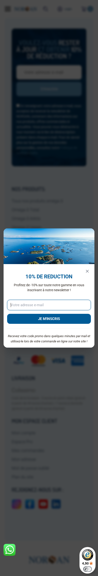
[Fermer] (87, 271)
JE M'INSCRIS (49, 319)
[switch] (87, 569)
